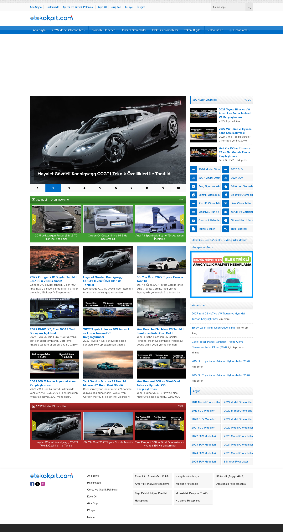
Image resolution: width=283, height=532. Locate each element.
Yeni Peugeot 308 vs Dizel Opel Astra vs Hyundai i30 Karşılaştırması (158, 385)
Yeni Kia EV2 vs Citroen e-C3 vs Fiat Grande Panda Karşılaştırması (235, 152)
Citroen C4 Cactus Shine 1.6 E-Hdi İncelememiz (108, 237)
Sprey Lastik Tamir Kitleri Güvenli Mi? (213, 327)
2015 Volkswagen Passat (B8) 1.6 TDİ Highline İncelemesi (56, 237)
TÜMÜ (181, 199)
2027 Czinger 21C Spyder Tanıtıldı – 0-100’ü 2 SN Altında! (53, 279)
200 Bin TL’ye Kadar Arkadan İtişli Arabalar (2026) (221, 361)
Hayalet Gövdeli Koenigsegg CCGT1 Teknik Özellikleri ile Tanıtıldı (105, 174)
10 (178, 188)
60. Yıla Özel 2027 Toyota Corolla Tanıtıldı (108, 442)
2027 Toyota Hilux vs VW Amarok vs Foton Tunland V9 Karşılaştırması (106, 333)
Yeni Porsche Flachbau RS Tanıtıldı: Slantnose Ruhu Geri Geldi (161, 331)
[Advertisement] (141, 65)
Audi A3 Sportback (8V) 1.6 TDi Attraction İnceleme (160, 237)
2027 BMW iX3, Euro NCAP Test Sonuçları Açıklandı (52, 331)
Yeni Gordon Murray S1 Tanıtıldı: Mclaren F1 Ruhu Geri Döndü (105, 383)
